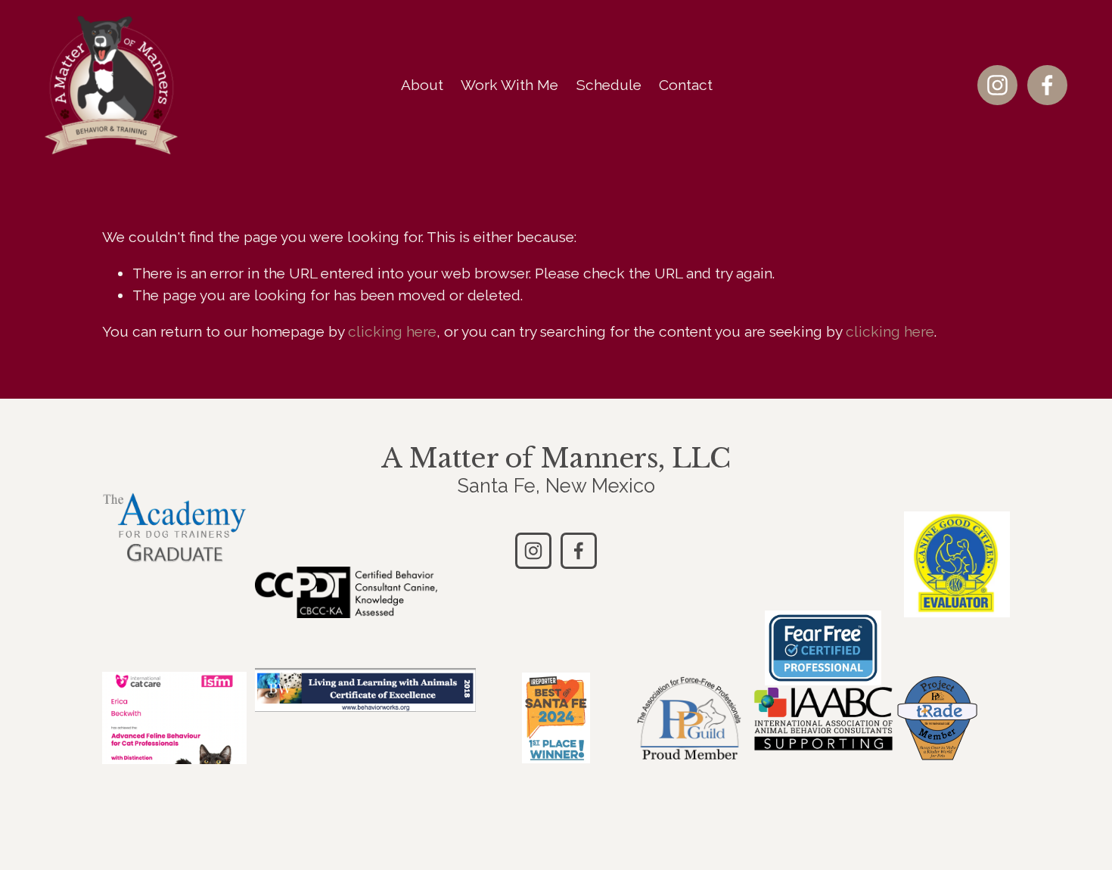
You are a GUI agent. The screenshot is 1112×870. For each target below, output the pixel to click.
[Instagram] (997, 85)
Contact (686, 84)
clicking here (392, 331)
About (422, 84)
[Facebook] (1047, 85)
